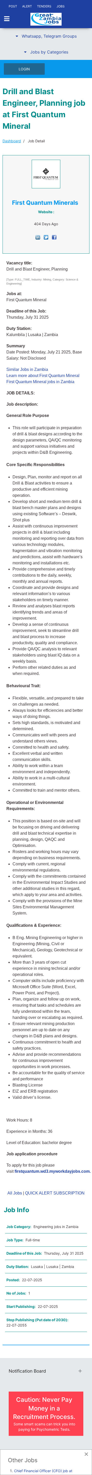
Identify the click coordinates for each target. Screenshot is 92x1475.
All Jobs (14, 1193)
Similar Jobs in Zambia (27, 369)
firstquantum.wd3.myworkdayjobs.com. (53, 1171)
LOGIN (24, 69)
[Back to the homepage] (46, 19)
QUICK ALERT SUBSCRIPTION (55, 1193)
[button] (46, 36)
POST (13, 6)
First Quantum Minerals (45, 202)
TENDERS (44, 6)
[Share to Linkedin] (38, 237)
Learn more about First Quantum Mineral (42, 375)
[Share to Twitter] (46, 237)
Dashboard (12, 141)
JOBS (60, 6)
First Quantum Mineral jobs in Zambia (40, 382)
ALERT (27, 6)
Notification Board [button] (27, 1371)
